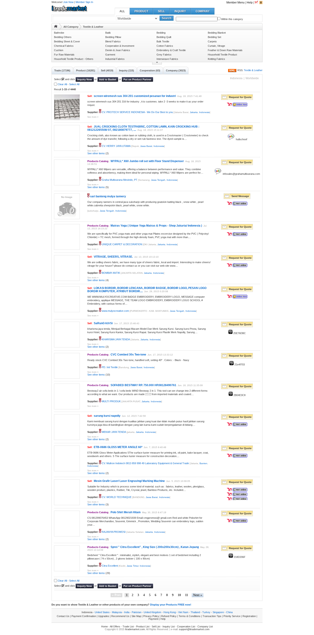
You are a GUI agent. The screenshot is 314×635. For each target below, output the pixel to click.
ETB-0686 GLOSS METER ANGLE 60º (118, 447)
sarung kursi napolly (107, 415)
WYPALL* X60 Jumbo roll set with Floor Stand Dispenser (147, 161)
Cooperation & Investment (119, 45)
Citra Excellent (110, 565)
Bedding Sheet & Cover (67, 41)
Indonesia (204, 112)
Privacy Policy (151, 616)
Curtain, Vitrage (216, 45)
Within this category (231, 19)
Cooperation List (186, 626)
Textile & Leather (253, 70)
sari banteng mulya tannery (108, 196)
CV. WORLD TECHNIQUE (116, 497)
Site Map (136, 616)
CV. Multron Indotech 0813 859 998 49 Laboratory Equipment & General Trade (145, 463)
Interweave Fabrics (167, 59)
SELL (161, 11)
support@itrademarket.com (194, 629)
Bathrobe (59, 32)
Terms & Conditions (189, 616)
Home (104, 626)
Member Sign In (84, 2)
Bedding (161, 32)
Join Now (68, 2)
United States (102, 612)
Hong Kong (169, 612)
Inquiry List (169, 626)
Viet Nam (183, 612)
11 (186, 595)
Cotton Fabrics (165, 45)
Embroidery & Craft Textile (171, 50)
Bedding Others (62, 37)
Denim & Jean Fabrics (117, 50)
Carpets (212, 41)
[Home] (55, 26)
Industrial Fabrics (115, 59)
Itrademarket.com (135, 629)
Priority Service (231, 616)
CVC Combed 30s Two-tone (128, 354)
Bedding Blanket (217, 32)
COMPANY (203, 11)
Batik (108, 32)
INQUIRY (180, 11)
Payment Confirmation (83, 616)
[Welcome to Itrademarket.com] (69, 10)
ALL (122, 11)
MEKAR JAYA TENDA (114, 432)
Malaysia (117, 612)
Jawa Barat (146, 146)
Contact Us (63, 616)
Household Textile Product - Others (73, 59)
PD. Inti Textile (110, 367)
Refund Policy (169, 616)
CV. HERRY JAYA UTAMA (116, 146)
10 (179, 595)
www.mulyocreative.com (115, 310)
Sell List (156, 626)
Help (250, 2)
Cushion (58, 50)
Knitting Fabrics (216, 59)
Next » (197, 595)
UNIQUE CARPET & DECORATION (122, 244)
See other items (96, 153)
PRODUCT (141, 11)
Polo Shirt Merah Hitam (126, 512)
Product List (142, 626)
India (126, 612)
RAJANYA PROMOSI (114, 531)
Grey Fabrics (164, 54)
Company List (205, 626)
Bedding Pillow (113, 37)
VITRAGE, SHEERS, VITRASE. (113, 256)
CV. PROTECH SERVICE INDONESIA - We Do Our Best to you (137, 112)
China (229, 612)
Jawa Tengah (158, 180)
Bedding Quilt (164, 37)
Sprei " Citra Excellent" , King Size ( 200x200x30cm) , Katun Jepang (155, 547)
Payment (153, 619)
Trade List (128, 626)
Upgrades (103, 616)
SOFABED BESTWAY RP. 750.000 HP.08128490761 (143, 385)
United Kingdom (152, 612)
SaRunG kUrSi (103, 323)
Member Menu (235, 2)
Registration (249, 616)
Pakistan (136, 612)
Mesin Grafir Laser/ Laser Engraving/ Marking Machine (129, 481)
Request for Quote (240, 97)
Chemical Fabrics (64, 45)
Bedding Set (214, 37)
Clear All (62, 84)
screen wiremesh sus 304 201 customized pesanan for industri (135, 96)
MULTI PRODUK (111, 401)
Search (166, 18)
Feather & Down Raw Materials (225, 50)
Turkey (206, 612)
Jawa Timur (132, 566)
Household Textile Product (222, 54)
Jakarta (194, 112)
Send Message (240, 196)
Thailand (195, 612)
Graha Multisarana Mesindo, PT (119, 179)
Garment (110, 54)
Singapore (218, 612)
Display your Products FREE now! (170, 604)
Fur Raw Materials (64, 54)
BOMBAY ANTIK (111, 272)
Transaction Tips (212, 616)
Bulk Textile (163, 41)
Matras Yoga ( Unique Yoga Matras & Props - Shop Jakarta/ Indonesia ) (156, 225)
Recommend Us (120, 616)
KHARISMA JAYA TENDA (116, 339)
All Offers (115, 626)
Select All (74, 84)
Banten (203, 463)
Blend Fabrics (113, 41)
